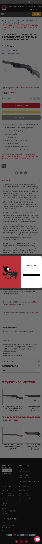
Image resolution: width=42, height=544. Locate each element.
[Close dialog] (40, 257)
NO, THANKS (31, 278)
